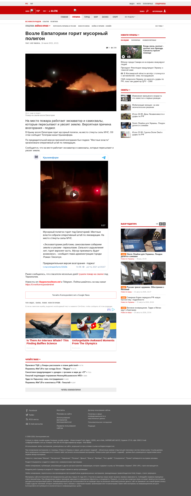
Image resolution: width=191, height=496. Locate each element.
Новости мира (126, 292)
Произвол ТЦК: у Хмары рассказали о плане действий (54, 365)
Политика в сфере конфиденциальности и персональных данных (97, 416)
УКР (31, 3)
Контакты (61, 410)
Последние (125, 40)
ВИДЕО (132, 3)
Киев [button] (27, 11)
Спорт (115, 16)
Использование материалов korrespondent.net (64, 420)
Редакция (91, 426)
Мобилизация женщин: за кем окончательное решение (145, 106)
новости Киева (84, 26)
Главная (64, 16)
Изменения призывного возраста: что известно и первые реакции (147, 97)
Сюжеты (124, 89)
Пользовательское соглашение (100, 422)
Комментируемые (149, 40)
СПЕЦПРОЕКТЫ (160, 3)
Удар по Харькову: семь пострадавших (47, 379)
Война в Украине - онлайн (101, 26)
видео (31, 303)
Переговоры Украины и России (64, 26)
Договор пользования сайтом (99, 410)
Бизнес (105, 16)
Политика (54, 21)
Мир (96, 16)
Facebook (33, 410)
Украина (76, 16)
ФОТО (139, 3)
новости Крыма (54, 303)
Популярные (135, 40)
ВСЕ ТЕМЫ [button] (158, 26)
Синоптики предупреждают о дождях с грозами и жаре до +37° (58, 372)
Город (87, 16)
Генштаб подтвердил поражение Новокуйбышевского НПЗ (56, 376)
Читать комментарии (71, 389)
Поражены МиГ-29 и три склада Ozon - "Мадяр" (50, 369)
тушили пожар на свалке (91, 274)
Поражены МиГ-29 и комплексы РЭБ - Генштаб (50, 382)
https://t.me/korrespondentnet (39, 284)
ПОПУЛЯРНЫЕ (148, 3)
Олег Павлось (35, 43)
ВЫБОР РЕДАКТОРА (129, 223)
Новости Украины (129, 34)
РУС (26, 3)
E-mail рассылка (36, 424)
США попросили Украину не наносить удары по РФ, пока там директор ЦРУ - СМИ (142, 80)
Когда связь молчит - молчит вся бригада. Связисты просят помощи (153, 49)
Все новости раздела (33, 21)
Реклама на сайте (64, 414)
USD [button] (44, 11)
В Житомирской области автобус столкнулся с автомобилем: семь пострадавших (143, 74)
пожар (44, 303)
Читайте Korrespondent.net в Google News (71, 295)
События (46, 21)
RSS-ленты (34, 419)
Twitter (31, 415)
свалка (38, 303)
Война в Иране (73, 25)
